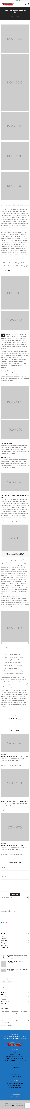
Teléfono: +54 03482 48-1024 (15, 1083)
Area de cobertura (15, 1069)
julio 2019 (3, 992)
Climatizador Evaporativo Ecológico (15, 1058)
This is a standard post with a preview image (15, 756)
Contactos (15, 1072)
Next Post (24, 725)
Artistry (4, 979)
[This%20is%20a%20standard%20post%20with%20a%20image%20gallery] (9, 719)
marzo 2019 (4, 996)
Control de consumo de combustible (15, 1056)
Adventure (3, 933)
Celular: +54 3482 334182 (15, 1085)
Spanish (19, 0)
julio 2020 (3, 990)
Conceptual (11, 979)
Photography (4, 943)
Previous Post (7, 725)
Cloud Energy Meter (15, 1054)
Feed (15, 715)
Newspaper (7, 15)
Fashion (3, 936)
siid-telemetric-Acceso (18, 15)
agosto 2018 (4, 1003)
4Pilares (12, 1105)
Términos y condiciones (15, 1076)
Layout (3, 981)
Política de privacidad (15, 1074)
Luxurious (3, 938)
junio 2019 (3, 994)
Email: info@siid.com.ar (15, 1087)
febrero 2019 (4, 999)
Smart (9, 981)
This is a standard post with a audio (12, 845)
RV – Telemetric (15, 1052)
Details (17, 979)
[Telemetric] (8, 5)
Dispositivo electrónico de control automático (15, 1060)
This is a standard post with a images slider (14, 801)
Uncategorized (4, 947)
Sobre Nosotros (15, 1067)
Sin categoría (4, 945)
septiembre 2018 (5, 1001)
